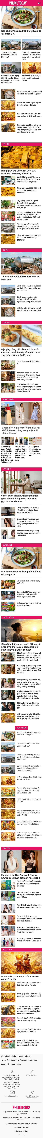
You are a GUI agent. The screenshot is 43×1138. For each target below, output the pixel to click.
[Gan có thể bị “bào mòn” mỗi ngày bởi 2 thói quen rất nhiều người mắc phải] (8, 595)
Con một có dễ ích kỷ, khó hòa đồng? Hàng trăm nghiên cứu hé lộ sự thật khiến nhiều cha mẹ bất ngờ (29, 387)
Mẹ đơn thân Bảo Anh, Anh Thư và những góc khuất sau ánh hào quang (20, 876)
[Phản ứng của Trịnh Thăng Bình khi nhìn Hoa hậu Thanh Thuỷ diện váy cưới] (8, 931)
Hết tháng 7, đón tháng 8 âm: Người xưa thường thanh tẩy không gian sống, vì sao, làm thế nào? (29, 669)
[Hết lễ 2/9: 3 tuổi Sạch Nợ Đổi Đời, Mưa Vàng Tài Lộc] (8, 105)
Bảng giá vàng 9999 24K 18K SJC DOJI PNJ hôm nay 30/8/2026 (18, 172)
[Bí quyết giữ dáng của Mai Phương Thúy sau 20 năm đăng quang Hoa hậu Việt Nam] (8, 523)
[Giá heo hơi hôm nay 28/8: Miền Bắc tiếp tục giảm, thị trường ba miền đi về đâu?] (8, 228)
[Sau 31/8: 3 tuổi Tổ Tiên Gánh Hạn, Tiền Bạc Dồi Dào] (8, 1033)
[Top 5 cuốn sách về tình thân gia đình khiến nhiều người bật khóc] (8, 885)
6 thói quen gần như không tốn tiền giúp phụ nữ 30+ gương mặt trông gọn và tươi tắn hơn (19, 499)
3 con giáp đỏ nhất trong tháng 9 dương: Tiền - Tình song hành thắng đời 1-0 (28, 1043)
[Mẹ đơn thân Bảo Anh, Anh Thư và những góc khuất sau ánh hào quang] (21, 861)
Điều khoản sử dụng (21, 1131)
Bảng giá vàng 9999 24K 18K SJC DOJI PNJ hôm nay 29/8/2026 (29, 190)
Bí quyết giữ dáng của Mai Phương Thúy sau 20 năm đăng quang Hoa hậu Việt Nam (28, 522)
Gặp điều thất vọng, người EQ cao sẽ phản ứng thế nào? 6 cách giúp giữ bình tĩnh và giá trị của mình (20, 647)
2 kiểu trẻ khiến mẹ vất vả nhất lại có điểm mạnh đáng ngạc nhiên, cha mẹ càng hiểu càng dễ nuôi (28, 376)
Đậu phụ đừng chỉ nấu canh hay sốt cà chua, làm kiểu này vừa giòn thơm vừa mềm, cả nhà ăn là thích (20, 352)
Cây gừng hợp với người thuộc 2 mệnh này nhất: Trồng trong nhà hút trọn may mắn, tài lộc (29, 204)
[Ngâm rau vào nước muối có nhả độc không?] (8, 606)
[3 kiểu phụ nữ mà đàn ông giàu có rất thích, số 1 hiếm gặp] (8, 706)
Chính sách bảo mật (21, 1127)
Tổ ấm (5, 250)
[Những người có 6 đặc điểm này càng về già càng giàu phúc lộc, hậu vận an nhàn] (8, 718)
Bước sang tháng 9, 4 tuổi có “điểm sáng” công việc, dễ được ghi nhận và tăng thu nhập (29, 835)
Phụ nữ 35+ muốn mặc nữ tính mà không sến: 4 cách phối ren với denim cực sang (21, 453)
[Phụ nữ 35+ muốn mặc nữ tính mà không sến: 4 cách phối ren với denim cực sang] (21, 441)
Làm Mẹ (6, 323)
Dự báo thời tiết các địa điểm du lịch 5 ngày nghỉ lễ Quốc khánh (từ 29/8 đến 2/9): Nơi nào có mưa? (29, 216)
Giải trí (6, 848)
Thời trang (8, 399)
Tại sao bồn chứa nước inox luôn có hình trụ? (9, 55)
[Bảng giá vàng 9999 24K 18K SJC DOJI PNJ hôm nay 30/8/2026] (21, 157)
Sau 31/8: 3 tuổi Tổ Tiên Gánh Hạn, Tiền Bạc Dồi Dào (29, 1030)
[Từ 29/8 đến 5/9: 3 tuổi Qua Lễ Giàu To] (8, 803)
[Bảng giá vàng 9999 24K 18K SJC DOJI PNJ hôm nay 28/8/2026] (8, 239)
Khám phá (7, 950)
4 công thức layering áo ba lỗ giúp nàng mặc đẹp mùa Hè (35, 451)
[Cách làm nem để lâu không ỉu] (8, 365)
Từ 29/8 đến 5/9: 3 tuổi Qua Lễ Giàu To (29, 800)
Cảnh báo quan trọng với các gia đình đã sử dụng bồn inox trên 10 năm (31, 56)
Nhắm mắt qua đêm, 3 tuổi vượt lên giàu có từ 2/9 (31, 78)
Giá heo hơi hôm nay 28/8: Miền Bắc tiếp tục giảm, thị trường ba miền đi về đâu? (28, 226)
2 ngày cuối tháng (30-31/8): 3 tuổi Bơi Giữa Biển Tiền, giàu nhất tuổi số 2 (28, 813)
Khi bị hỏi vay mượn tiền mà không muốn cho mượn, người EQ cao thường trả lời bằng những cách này (28, 683)
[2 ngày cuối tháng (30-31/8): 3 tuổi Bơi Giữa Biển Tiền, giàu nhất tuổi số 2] (8, 814)
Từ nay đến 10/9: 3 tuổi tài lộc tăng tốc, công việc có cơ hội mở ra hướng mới (28, 790)
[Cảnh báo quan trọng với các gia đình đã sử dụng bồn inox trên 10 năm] (31, 44)
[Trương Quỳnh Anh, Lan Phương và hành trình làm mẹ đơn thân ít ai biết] (8, 920)
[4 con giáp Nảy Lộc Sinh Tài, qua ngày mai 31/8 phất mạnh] (8, 116)
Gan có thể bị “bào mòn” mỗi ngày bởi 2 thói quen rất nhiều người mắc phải (29, 594)
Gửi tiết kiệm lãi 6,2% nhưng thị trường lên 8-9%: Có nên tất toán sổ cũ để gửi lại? (28, 179)
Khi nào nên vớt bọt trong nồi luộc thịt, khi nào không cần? (29, 93)
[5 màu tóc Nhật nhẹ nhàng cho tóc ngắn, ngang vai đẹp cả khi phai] (8, 534)
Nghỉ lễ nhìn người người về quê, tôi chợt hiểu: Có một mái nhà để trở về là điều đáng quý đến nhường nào (28, 694)
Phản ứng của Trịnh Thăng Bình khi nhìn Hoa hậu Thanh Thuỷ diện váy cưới (29, 929)
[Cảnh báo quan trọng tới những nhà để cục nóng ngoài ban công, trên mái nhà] (11, 67)
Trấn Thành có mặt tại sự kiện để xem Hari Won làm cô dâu (29, 906)
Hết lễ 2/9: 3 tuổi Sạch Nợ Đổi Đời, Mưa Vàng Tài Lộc (29, 104)
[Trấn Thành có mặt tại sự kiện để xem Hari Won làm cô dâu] (8, 908)
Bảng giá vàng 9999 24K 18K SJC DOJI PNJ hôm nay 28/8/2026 (29, 237)
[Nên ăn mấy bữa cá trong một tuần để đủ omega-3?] (21, 17)
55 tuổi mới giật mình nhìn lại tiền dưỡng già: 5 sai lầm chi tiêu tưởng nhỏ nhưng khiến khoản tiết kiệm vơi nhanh (29, 656)
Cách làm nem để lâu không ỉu (28, 363)
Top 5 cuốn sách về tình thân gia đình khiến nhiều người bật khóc (29, 883)
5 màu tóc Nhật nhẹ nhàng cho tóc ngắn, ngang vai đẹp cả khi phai (29, 533)
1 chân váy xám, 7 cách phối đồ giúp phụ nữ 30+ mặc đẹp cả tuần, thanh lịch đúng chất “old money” (7, 454)
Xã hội (6, 144)
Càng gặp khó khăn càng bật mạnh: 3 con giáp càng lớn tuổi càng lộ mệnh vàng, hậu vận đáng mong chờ (29, 128)
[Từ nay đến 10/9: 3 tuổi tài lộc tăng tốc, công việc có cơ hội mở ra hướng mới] (8, 792)
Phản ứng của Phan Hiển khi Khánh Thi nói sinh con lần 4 (29, 940)
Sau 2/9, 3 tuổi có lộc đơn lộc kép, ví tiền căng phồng (29, 1019)
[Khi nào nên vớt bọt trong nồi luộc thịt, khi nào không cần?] (8, 94)
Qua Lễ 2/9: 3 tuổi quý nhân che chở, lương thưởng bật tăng (29, 823)
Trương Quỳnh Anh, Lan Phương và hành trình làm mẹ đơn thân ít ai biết (29, 918)
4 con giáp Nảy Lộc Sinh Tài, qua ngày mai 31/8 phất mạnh (29, 115)
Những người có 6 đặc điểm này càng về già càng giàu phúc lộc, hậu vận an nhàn (28, 716)
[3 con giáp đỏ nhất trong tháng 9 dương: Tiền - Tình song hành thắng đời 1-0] (8, 1044)
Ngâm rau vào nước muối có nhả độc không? (29, 604)
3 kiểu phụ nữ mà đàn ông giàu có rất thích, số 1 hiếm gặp (28, 705)
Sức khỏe (7, 545)
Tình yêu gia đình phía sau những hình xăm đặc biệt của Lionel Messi (29, 894)
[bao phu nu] (18, 3)
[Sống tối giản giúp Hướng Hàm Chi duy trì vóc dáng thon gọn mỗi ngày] (8, 511)
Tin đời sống (16, 1064)
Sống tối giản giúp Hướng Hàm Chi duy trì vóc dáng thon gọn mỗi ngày (28, 510)
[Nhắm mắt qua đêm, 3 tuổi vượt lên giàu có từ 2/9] (31, 67)
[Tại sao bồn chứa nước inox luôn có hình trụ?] (11, 44)
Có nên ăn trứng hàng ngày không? (28, 582)
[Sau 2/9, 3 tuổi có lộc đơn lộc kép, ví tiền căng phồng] (8, 1022)
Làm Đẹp (7, 469)
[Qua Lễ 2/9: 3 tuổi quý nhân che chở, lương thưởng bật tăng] (8, 825)
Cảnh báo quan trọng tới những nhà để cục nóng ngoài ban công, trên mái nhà (10, 79)
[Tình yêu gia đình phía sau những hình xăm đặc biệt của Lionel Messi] (8, 896)
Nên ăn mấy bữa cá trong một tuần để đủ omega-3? (21, 32)
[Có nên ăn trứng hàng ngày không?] (8, 584)
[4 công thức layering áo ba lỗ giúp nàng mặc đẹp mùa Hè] (35, 441)
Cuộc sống (8, 617)
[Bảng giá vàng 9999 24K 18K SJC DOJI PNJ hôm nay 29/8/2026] (8, 191)
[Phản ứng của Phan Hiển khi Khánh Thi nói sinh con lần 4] (8, 942)
